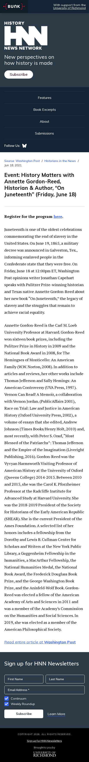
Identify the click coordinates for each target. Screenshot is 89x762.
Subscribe (19, 74)
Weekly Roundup (23, 704)
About (44, 121)
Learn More (56, 714)
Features (44, 97)
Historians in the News (60, 161)
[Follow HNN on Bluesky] (24, 146)
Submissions (44, 133)
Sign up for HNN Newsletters (44, 740)
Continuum (18, 698)
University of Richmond (69, 8)
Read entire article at (40, 642)
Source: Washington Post (22, 161)
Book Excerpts (44, 109)
